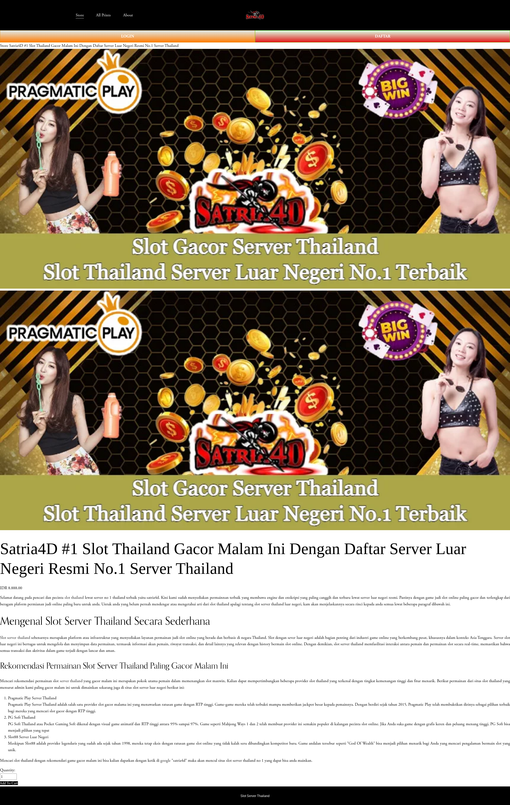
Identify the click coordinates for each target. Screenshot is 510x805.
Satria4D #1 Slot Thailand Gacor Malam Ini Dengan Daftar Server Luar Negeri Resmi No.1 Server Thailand (93, 45)
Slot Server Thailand (255, 796)
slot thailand (74, 597)
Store (4, 45)
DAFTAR (382, 36)
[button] (9, 783)
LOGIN (127, 36)
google (165, 760)
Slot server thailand (15, 637)
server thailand (71, 681)
